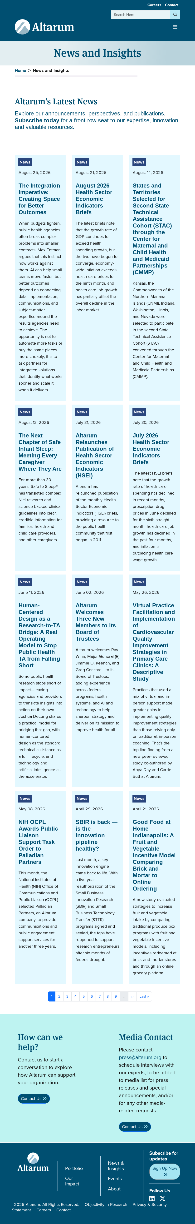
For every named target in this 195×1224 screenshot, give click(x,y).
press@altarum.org (140, 1057)
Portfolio (74, 1168)
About (114, 1189)
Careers (154, 5)
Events (115, 1178)
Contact (171, 5)
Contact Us (31, 1098)
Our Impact (72, 1181)
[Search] (175, 14)
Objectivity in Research (106, 1204)
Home (20, 70)
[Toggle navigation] (175, 27)
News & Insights (116, 1165)
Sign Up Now (164, 1168)
